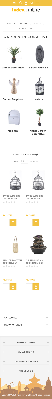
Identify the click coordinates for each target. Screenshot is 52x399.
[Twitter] (29, 379)
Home (8, 24)
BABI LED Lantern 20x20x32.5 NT (12, 261)
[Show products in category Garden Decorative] (12, 54)
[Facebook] (22, 379)
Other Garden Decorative (38, 132)
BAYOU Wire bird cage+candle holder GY (11, 199)
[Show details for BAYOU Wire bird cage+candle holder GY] (14, 180)
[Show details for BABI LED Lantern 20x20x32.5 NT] (14, 244)
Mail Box (13, 130)
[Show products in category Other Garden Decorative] (38, 117)
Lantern (38, 99)
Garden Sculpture (13, 99)
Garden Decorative (13, 67)
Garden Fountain (38, 67)
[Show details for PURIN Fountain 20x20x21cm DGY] (37, 244)
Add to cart (13, 222)
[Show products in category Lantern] (38, 85)
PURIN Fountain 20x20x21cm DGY (34, 261)
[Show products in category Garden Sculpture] (12, 85)
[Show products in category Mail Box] (12, 117)
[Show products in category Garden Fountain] (38, 54)
